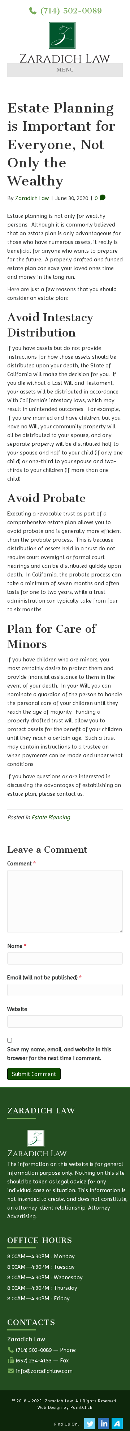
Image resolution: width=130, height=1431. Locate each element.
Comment (21, 863)
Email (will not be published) (44, 977)
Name (16, 945)
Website (17, 1009)
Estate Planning (50, 817)
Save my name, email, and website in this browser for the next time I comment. (59, 1053)
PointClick (81, 1407)
